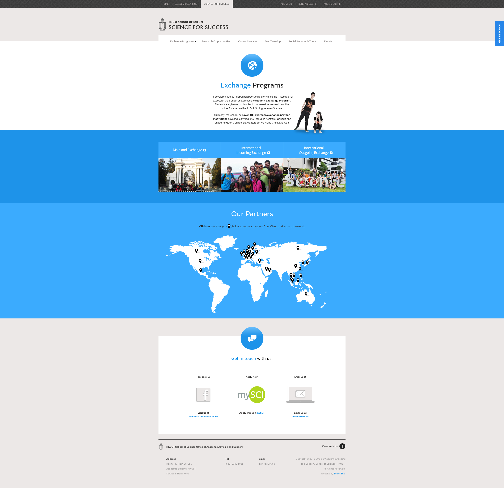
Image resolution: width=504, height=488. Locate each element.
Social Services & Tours (302, 41)
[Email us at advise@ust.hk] (300, 394)
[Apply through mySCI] (252, 394)
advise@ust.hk (300, 416)
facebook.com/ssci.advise (203, 416)
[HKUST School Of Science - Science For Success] (193, 24)
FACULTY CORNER (332, 4)
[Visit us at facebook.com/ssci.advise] (203, 394)
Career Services (247, 41)
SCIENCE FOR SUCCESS (216, 4)
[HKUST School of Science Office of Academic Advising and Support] (200, 446)
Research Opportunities (216, 41)
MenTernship (273, 41)
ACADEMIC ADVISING (186, 4)
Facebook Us (330, 446)
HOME (165, 4)
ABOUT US (286, 4)
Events (328, 41)
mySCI (260, 412)
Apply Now (252, 376)
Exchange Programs (182, 41)
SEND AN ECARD (307, 4)
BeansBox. (340, 473)
